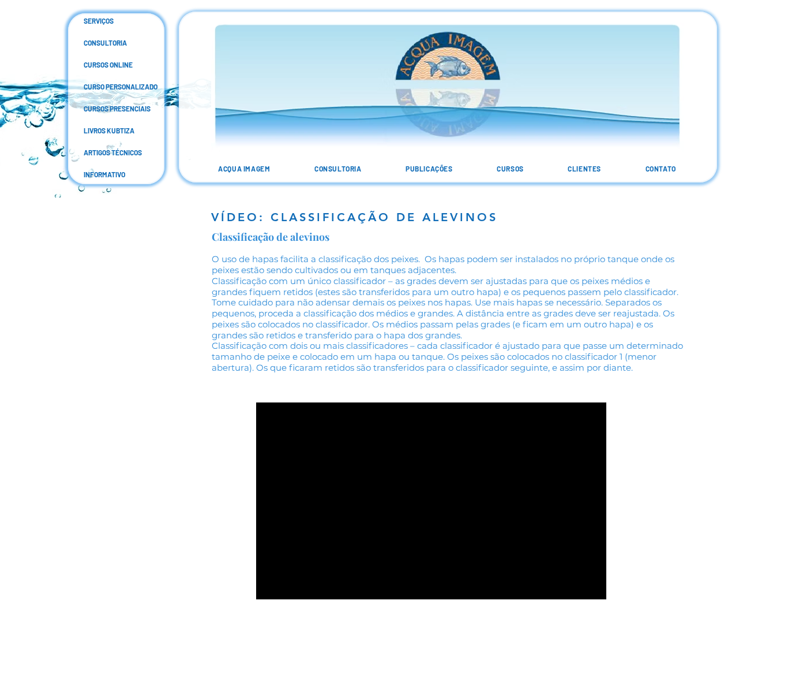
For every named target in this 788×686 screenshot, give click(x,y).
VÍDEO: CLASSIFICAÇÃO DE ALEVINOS (354, 217)
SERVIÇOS (93, 21)
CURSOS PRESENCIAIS (93, 109)
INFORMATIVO (93, 174)
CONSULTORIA (93, 43)
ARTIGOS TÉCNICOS (93, 152)
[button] (429, 168)
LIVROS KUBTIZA (93, 130)
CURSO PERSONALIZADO (93, 87)
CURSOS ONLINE (93, 65)
